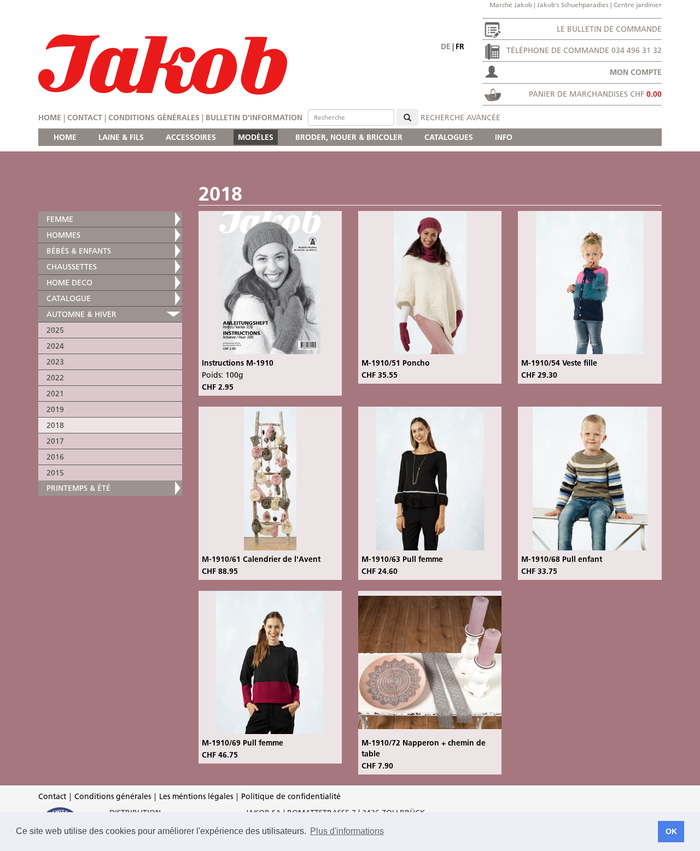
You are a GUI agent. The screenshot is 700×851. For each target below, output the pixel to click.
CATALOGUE (68, 298)
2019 (55, 409)
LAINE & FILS (121, 137)
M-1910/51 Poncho (395, 363)
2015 (55, 473)
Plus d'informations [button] (347, 831)
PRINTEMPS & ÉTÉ (78, 488)
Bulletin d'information (254, 117)
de (446, 46)
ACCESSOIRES (191, 137)
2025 (55, 330)
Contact (84, 117)
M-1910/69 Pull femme (242, 743)
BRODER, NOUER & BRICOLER (348, 137)
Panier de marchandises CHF (595, 94)
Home (49, 117)
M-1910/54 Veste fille (559, 363)
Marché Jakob (510, 5)
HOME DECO (69, 282)
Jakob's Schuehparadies (573, 5)
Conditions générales (154, 117)
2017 (55, 441)
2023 (55, 362)
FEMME (59, 219)
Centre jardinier (638, 5)
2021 (55, 393)
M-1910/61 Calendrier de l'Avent (261, 559)
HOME (65, 137)
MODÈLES (255, 137)
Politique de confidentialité (291, 796)
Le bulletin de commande (609, 29)
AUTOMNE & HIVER (81, 314)
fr (460, 46)
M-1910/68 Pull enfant (561, 559)
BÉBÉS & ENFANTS (78, 251)
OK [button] (671, 831)
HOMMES (63, 235)
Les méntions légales (196, 796)
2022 (55, 378)
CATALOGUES (448, 137)
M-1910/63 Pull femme (402, 559)
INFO (503, 137)
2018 (55, 425)
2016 (55, 457)
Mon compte (636, 72)
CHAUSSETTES (71, 267)
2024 (55, 346)
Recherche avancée (460, 117)
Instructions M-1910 (237, 363)
